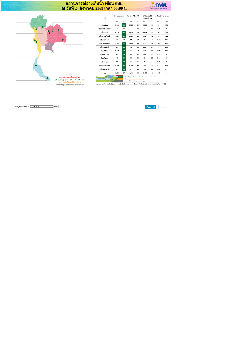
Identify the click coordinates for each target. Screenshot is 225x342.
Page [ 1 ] (151, 107)
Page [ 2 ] (164, 107)
